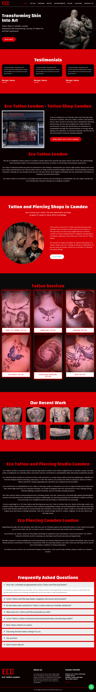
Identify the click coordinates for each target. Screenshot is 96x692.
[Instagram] (69, 682)
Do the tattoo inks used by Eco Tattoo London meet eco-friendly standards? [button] (38, 605)
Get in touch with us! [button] (15, 645)
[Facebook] (66, 682)
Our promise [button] (11, 638)
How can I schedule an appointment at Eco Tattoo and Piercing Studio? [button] (36, 585)
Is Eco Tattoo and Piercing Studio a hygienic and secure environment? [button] (36, 599)
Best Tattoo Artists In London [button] (19, 625)
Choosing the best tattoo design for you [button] (23, 631)
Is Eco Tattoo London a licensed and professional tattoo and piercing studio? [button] (39, 618)
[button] (91, 687)
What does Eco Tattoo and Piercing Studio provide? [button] (28, 612)
